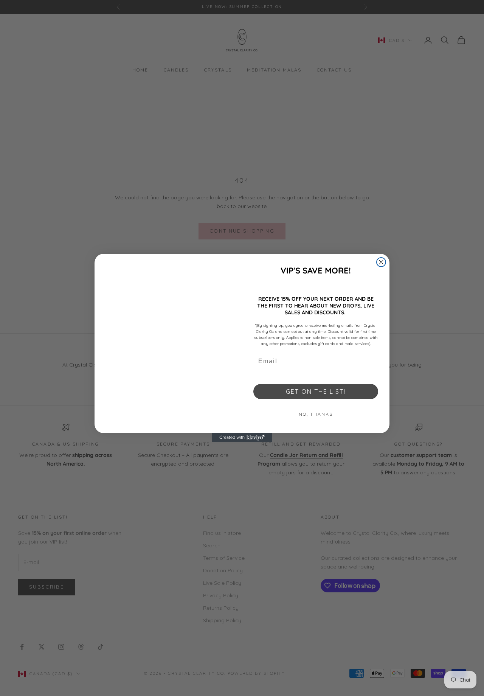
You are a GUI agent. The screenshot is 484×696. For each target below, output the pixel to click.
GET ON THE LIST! (316, 391)
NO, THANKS (316, 414)
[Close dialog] (381, 262)
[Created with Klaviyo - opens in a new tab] (242, 437)
